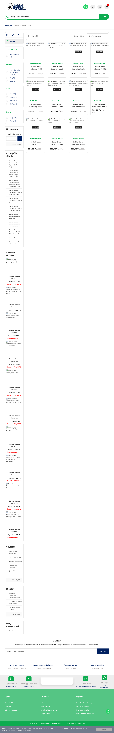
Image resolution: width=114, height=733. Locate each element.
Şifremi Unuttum (11, 710)
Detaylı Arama (16, 144)
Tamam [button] (103, 729)
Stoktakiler (35, 36)
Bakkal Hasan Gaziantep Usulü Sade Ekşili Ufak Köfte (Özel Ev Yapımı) (57, 106)
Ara (20, 138)
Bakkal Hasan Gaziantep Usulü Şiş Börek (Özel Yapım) (99, 68)
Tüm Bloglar (17, 614)
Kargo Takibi (45, 713)
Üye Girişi (8, 706)
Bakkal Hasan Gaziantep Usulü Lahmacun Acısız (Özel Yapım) (57, 68)
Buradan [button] (29, 730)
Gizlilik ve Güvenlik (83, 706)
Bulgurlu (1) (13, 118)
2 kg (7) (12, 78)
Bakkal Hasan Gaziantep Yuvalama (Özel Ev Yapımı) (35, 143)
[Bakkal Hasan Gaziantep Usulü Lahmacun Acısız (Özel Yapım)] (57, 52)
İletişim (43, 703)
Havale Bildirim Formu (49, 710)
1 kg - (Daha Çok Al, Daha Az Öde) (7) (15, 72)
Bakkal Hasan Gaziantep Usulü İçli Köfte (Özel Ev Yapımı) (99, 106)
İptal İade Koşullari (83, 710)
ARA (104, 16)
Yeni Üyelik (9, 703)
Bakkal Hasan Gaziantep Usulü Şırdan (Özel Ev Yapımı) (57, 143)
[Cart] (106, 7)
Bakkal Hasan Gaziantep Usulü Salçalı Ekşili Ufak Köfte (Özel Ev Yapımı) (78, 106)
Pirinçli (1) (13, 121)
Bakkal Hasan (35, 63)
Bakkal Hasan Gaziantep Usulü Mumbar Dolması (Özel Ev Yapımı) (78, 143)
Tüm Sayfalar (16, 580)
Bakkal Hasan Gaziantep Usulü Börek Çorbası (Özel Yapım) (35, 106)
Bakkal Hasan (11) (14, 56)
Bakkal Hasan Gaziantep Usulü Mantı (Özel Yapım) (36, 68)
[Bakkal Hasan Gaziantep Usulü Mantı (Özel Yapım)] (35, 52)
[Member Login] (99, 7)
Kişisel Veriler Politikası (85, 713)
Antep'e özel (26, 26)
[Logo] (16, 6)
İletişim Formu (46, 706)
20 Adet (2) (13, 100)
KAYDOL (103, 651)
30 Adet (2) (13, 104)
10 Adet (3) (13, 94)
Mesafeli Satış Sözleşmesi (85, 703)
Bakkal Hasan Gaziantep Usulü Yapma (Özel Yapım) (78, 68)
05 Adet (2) (13, 97)
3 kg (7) (12, 81)
